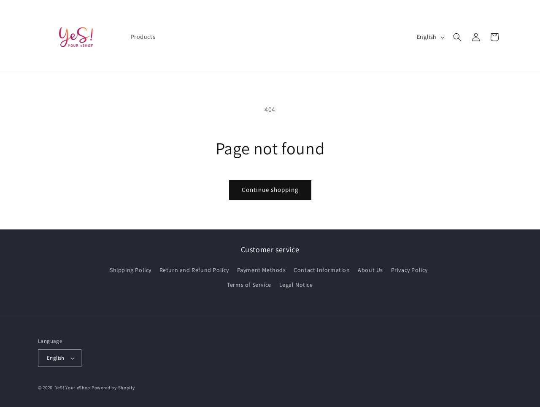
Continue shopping (270, 190)
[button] (457, 37)
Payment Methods (261, 270)
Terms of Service (249, 284)
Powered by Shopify (113, 388)
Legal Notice (296, 284)
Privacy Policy (409, 270)
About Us (370, 270)
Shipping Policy (130, 270)
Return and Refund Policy (194, 270)
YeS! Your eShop (73, 388)
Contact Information (322, 270)
